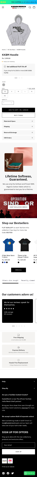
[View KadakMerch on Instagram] (3, 473)
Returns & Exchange (10, 132)
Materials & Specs (9, 121)
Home (4, 49)
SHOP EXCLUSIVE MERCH (18, 207)
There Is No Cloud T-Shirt (23, 256)
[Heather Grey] (3, 84)
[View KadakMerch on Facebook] (8, 473)
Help (4, 381)
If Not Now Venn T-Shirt (8, 256)
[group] (18, 311)
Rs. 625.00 (6, 260)
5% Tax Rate (11, 49)
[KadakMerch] (18, 7)
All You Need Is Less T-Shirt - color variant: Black (34, 262)
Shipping (7, 126)
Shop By (5, 388)
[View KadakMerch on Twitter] (12, 473)
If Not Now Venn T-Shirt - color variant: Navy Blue (2, 262)
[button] (29, 7)
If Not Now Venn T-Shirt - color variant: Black (7, 262)
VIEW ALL (18, 270)
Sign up (18, 452)
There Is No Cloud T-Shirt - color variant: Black (18, 262)
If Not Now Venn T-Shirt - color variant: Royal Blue (5, 262)
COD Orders (8, 138)
